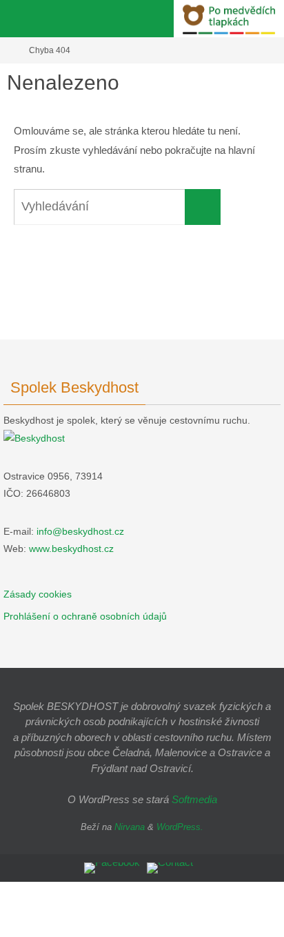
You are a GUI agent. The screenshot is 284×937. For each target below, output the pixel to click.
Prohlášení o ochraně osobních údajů (85, 616)
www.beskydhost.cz (71, 548)
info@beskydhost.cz (80, 531)
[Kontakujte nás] (170, 868)
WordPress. (179, 827)
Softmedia (194, 799)
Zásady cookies (37, 594)
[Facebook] (112, 868)
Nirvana (129, 827)
